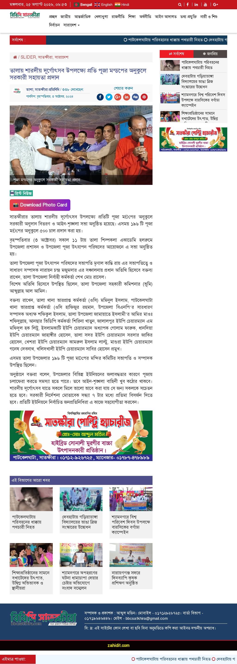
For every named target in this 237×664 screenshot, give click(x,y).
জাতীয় (66, 16)
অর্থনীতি (145, 16)
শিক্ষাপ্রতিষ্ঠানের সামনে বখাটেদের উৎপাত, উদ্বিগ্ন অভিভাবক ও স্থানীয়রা (31, 580)
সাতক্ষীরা (45, 57)
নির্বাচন (54, 25)
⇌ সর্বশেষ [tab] (176, 53)
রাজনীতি (118, 16)
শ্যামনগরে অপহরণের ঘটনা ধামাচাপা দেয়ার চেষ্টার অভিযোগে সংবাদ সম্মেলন (80, 580)
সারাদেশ (70, 25)
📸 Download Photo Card (40, 205)
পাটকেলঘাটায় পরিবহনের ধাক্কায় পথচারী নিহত (152, 39)
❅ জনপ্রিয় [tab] (210, 53)
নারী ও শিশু (208, 16)
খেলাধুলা (101, 16)
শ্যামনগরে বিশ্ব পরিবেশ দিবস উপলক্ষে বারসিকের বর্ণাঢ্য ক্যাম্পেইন (131, 524)
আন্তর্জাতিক (82, 16)
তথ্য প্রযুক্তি (188, 16)
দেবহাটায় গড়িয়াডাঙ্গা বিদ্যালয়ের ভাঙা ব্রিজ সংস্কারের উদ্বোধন (80, 522)
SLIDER (28, 57)
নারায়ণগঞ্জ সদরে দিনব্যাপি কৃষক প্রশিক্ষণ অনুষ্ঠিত (126, 578)
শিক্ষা (132, 16)
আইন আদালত (166, 16)
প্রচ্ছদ (53, 16)
